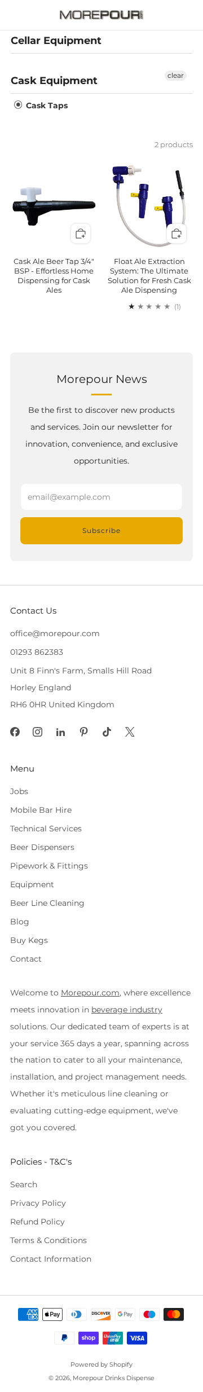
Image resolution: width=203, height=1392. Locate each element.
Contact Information (50, 1258)
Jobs (19, 791)
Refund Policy (37, 1221)
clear (175, 75)
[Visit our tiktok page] (106, 731)
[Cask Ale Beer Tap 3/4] (54, 206)
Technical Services (46, 828)
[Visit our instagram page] (38, 731)
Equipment (32, 884)
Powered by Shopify (101, 1364)
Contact (26, 958)
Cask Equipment (54, 80)
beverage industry (126, 1009)
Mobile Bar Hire (41, 809)
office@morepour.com (55, 633)
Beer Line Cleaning (47, 903)
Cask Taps (46, 105)
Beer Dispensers (42, 847)
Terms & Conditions (48, 1240)
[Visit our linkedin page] (60, 731)
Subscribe (101, 530)
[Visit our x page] (130, 731)
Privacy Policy (38, 1203)
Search (23, 1184)
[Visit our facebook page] (15, 731)
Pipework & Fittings (49, 865)
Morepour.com (90, 992)
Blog (19, 921)
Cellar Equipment (56, 40)
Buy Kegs (29, 940)
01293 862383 (36, 652)
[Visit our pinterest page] (83, 731)
